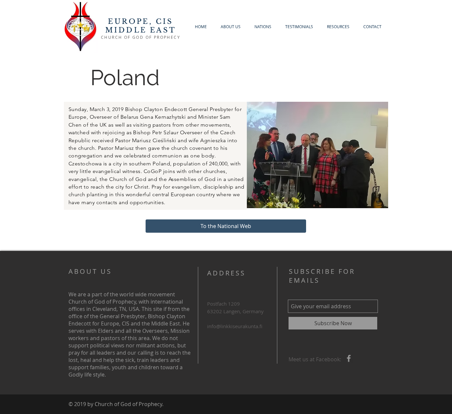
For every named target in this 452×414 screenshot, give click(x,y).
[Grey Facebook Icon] (348, 358)
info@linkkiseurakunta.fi (234, 326)
